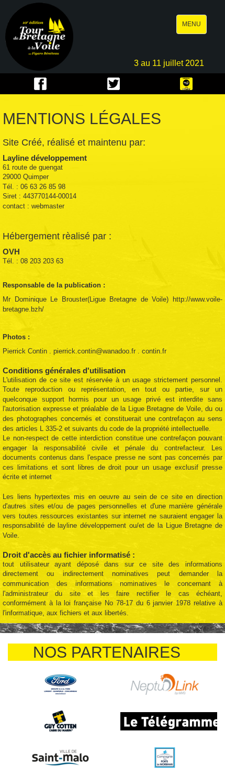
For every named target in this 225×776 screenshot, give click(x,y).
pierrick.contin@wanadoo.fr (94, 351)
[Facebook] (40, 83)
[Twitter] (113, 83)
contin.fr (154, 351)
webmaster (47, 206)
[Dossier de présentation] (186, 83)
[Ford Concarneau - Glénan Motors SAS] (60, 684)
